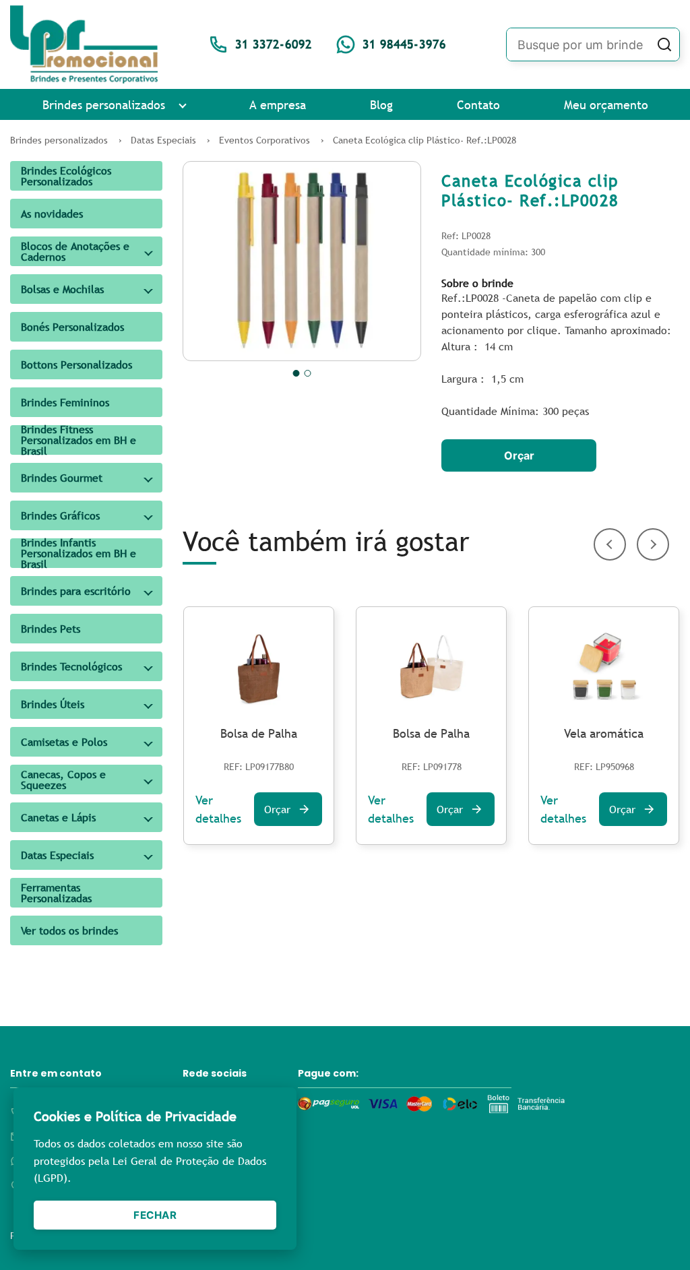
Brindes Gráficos (60, 515)
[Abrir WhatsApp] (656, 1236)
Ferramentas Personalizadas (56, 892)
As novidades (52, 213)
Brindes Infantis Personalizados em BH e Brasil (78, 553)
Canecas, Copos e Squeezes (63, 779)
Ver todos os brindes (69, 930)
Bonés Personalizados (72, 326)
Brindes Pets (50, 628)
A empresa (277, 105)
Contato (478, 105)
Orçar (519, 455)
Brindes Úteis (52, 704)
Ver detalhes (218, 809)
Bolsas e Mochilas (62, 289)
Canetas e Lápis (58, 817)
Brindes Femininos (65, 402)
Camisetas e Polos (64, 741)
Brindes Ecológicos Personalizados (66, 176)
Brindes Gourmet (61, 477)
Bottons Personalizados (76, 364)
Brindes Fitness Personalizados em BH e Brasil (78, 440)
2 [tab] (308, 373)
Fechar (155, 1215)
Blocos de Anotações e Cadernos (75, 251)
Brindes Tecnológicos (71, 666)
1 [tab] (296, 373)
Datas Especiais (57, 855)
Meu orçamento (606, 105)
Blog (381, 105)
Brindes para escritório (76, 590)
